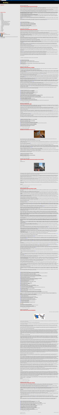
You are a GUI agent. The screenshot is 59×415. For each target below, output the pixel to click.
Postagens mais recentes (22, 412)
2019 (1, 15)
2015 (1, 17)
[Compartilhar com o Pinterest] (29, 101)
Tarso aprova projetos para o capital (25, 103)
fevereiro (2, 29)
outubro (2, 25)
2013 (1, 18)
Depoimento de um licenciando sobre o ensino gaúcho (28, 29)
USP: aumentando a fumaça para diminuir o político (28, 188)
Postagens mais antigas (56, 412)
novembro (2, 20)
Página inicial (39, 412)
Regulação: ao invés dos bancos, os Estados (27, 67)
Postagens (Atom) (24, 413)
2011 (1, 19)
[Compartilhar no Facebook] (28, 101)
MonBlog (5, 2)
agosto (2, 26)
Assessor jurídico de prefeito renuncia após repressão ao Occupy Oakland (32, 159)
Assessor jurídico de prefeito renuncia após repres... (5, 23)
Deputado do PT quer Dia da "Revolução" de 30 (27, 129)
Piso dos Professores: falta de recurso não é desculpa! (28, 6)
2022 (1, 13)
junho (1, 27)
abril (1, 28)
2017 (1, 16)
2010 (1, 30)
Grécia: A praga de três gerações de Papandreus (27, 310)
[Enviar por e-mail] (26, 101)
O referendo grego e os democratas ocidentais (27, 382)
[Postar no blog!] (27, 101)
